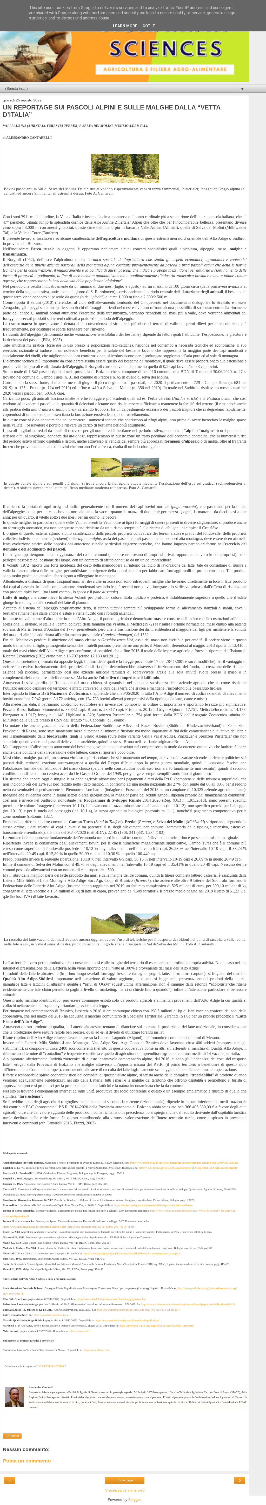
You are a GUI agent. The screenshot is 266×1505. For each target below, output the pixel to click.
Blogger (134, 1499)
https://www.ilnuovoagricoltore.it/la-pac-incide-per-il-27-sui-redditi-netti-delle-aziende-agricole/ (188, 1167)
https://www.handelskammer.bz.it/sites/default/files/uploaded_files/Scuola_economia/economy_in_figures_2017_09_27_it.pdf (68, 1226)
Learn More (125, 26)
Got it (149, 26)
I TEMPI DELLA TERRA (51, 1366)
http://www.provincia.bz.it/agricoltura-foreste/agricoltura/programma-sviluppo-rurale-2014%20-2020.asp (184, 1162)
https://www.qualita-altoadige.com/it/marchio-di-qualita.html (127, 1320)
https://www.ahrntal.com (96, 1350)
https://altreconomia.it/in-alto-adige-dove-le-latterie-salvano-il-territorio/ (156, 1325)
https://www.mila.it (80, 1331)
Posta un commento (27, 1460)
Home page (124, 1480)
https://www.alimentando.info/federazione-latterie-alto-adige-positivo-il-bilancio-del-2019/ (188, 1304)
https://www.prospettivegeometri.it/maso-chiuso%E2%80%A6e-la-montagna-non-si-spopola (131, 1253)
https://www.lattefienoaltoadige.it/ (51, 1315)
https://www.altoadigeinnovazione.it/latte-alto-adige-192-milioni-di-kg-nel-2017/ (139, 1309)
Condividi (12, 1436)
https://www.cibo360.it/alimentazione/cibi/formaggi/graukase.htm (112, 1299)
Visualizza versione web (124, 1490)
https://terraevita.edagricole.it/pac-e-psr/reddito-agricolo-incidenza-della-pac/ (154, 1205)
